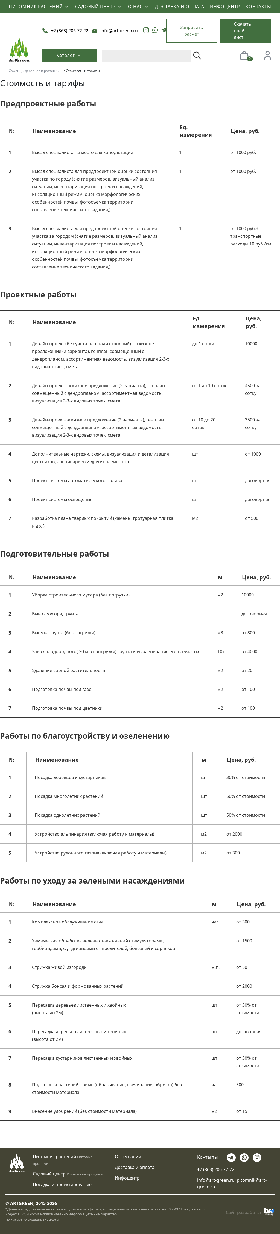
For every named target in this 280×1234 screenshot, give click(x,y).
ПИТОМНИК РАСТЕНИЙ (36, 7)
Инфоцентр (127, 1178)
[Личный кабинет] (267, 55)
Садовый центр (49, 1174)
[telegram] (163, 30)
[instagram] (146, 30)
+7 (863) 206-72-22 (215, 1169)
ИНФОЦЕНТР (225, 7)
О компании (128, 1157)
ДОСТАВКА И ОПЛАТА (179, 7)
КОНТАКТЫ (258, 7)
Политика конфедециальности (32, 1220)
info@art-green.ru (216, 1180)
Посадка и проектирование (62, 1184)
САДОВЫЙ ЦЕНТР (96, 7)
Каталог (66, 55)
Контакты (207, 1157)
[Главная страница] (19, 49)
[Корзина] (244, 55)
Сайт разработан (244, 1212)
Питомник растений (54, 1157)
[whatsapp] (155, 30)
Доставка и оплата (134, 1167)
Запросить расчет (191, 30)
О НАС (136, 7)
